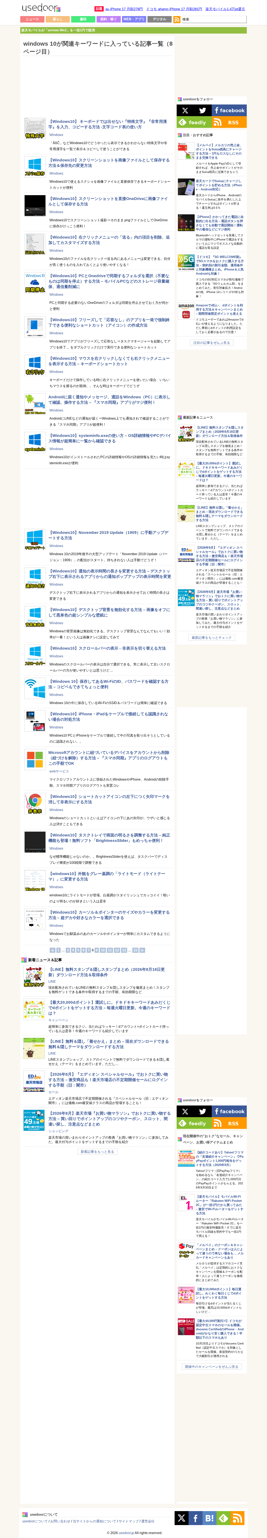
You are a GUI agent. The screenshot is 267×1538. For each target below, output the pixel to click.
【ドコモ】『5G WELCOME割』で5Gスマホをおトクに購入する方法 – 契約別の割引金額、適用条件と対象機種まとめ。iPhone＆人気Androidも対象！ (220, 265)
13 (124, 950)
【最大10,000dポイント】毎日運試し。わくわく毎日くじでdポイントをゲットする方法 (219, 1293)
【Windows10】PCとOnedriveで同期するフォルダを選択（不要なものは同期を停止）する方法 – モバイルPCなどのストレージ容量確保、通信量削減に (108, 281)
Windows (56, 135)
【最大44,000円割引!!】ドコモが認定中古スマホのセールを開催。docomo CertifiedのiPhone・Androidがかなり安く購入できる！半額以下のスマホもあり (220, 1329)
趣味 (83, 19)
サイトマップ (129, 1521)
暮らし (58, 19)
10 (103, 950)
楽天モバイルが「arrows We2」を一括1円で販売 (58, 30)
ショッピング (58, 1131)
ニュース (32, 19)
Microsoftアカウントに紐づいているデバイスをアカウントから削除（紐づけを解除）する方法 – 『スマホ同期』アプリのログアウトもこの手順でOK (108, 758)
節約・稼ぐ (108, 19)
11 (110, 950)
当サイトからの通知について (94, 1521)
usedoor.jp (126, 1533)
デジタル (159, 19)
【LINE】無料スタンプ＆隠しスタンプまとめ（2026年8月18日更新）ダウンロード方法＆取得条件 (220, 432)
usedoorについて (35, 1521)
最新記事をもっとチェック (212, 637)
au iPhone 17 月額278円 (124, 9)
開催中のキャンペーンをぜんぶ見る (211, 1366)
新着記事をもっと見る (97, 1151)
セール (53, 1092)
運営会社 (148, 1521)
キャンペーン (58, 1020)
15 (135, 950)
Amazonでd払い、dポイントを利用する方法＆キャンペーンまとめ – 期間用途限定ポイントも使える (219, 309)
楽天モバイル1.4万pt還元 (225, 9)
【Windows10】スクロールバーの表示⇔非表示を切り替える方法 (107, 648)
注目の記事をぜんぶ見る (211, 343)
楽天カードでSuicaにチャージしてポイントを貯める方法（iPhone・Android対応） (219, 185)
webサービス (59, 771)
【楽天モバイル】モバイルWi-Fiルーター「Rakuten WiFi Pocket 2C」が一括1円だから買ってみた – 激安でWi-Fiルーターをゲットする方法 (219, 1205)
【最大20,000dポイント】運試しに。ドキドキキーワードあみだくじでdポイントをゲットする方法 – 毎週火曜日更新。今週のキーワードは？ (109, 1007)
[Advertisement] (97, 84)
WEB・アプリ (134, 19)
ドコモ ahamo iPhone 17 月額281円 (174, 9)
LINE (52, 981)
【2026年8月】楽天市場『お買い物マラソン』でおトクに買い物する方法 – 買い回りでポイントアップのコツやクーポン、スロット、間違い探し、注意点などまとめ (109, 1118)
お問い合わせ (60, 1521)
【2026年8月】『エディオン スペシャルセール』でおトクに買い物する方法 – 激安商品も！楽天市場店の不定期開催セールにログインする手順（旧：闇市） (108, 1079)
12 (117, 950)
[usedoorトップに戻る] (41, 8)
